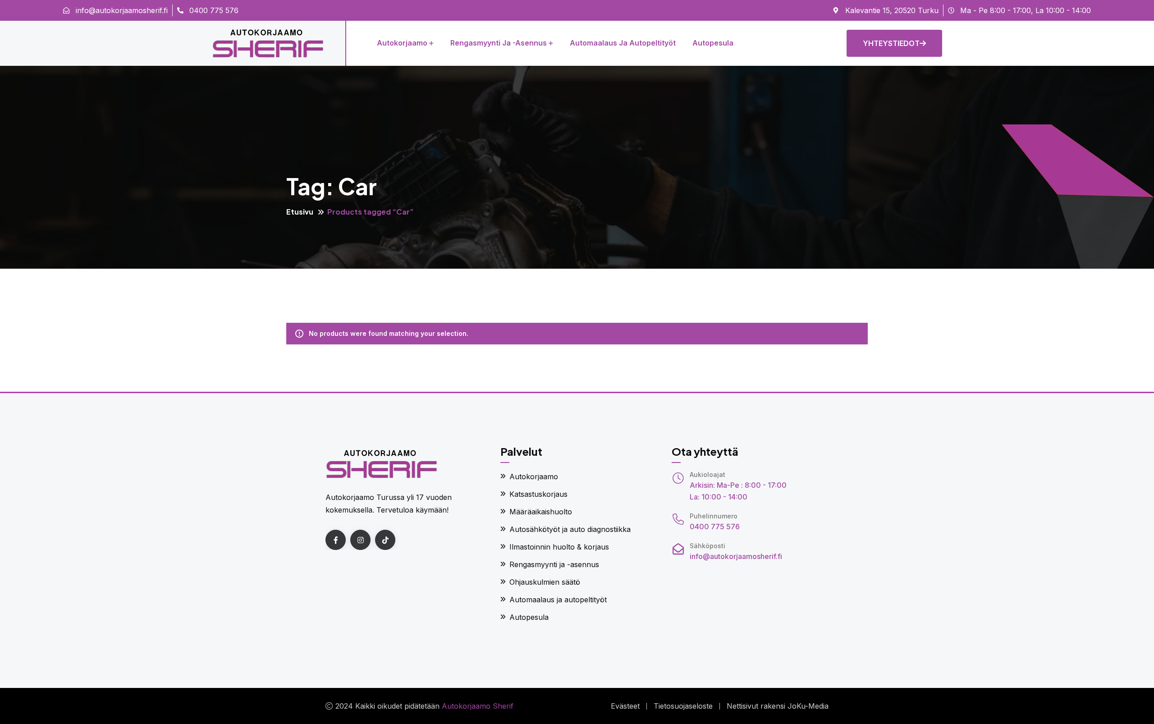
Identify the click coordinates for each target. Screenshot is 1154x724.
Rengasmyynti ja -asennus (498, 42)
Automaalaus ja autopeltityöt (623, 42)
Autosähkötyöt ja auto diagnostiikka (570, 529)
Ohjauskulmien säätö (544, 582)
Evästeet (625, 705)
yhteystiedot (891, 43)
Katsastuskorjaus (538, 494)
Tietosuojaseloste (683, 705)
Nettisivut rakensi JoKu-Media (778, 705)
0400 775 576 (715, 526)
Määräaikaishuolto (540, 511)
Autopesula (712, 42)
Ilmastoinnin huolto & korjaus (559, 546)
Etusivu (299, 211)
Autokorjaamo (402, 42)
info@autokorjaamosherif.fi (736, 556)
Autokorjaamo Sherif (477, 705)
